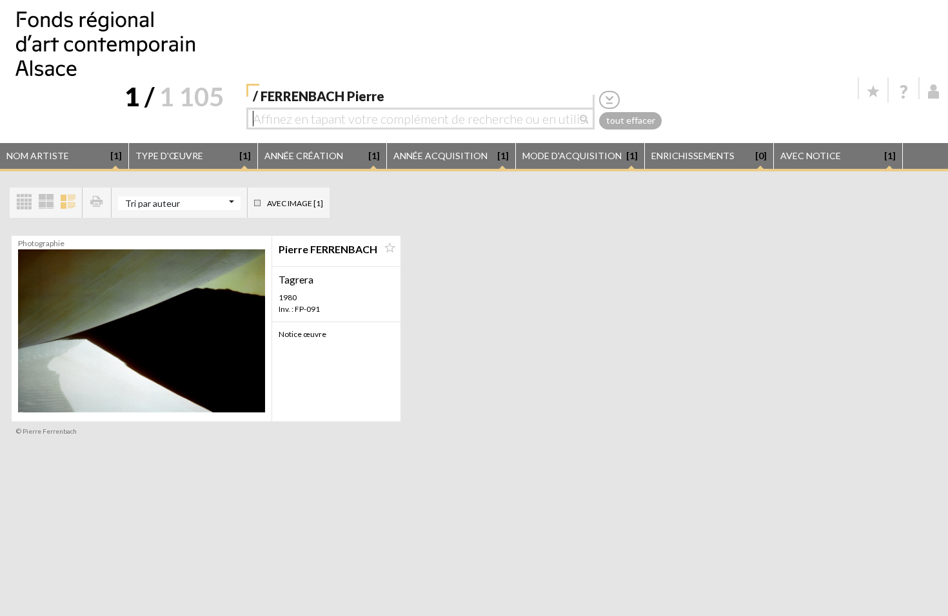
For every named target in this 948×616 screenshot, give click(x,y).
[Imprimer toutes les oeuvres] (96, 202)
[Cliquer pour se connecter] (934, 91)
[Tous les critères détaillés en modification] (609, 99)
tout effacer (630, 120)
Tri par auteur (152, 203)
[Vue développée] (67, 202)
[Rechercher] (587, 119)
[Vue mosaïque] (24, 202)
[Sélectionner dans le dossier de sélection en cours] (389, 248)
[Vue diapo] (46, 202)
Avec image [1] (295, 203)
